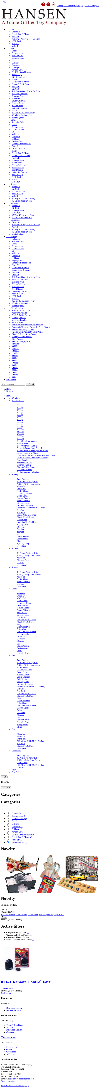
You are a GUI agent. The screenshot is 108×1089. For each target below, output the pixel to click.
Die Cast (15, 89)
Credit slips (11, 1052)
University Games (19, 108)
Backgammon (17, 53)
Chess (14, 51)
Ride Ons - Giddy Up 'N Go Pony (26, 39)
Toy (10, 29)
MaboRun (16, 46)
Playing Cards (17, 70)
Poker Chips (17, 74)
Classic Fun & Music (20, 34)
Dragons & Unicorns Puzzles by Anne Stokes (31, 327)
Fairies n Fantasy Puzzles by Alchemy (27, 325)
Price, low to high (41, 914)
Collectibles (13, 220)
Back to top (7, 993)
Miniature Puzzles (19, 320)
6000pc (15, 360)
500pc (14, 377)
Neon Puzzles (17, 322)
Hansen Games (18, 103)
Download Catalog (14, 1008)
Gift (10, 48)
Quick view (7, 988)
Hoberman (16, 32)
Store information (8, 1081)
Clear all (6, 788)
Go (13, 60)
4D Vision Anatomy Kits (22, 115)
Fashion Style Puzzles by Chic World (27, 332)
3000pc (15, 367)
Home (8, 396)
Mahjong (15, 63)
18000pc (15, 351)
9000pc (15, 356)
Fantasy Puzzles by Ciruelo (23, 329)
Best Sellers (11, 379)
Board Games (17, 105)
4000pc (15, 365)
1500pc (15, 372)
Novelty (11, 236)
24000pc (15, 348)
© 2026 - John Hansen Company (15, 1086)
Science (11, 184)
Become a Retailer (14, 1010)
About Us (10, 1027)
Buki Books (17, 98)
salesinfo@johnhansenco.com (21, 1079)
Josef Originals (18, 117)
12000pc (15, 353)
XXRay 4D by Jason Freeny (23, 113)
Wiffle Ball (16, 41)
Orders (9, 1049)
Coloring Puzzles (19, 317)
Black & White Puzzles (21, 315)
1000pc (15, 375)
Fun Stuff (15, 36)
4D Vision (16, 398)
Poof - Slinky (17, 110)
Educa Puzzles (14, 308)
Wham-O (15, 43)
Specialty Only (18, 55)
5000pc (15, 363)
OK (4, 777)
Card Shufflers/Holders (21, 72)
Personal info (11, 1047)
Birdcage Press (18, 96)
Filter (4, 917)
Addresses (10, 1054)
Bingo (14, 79)
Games (11, 120)
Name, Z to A (8, 912)
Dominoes (16, 65)
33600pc (15, 346)
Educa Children (18, 101)
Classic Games (18, 58)
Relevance (5, 914)
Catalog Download (65, 5)
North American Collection (23, 310)
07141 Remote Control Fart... (27, 982)
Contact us (10, 1032)
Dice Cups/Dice (18, 77)
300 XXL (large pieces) (21, 341)
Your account (8, 1037)
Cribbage (15, 67)
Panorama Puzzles (19, 313)
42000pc (15, 344)
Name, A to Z (16, 914)
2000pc (15, 370)
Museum (12, 203)
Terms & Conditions (14, 1025)
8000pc (15, 358)
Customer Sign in (92, 5)
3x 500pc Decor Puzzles (22, 336)
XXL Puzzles (17, 339)
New (14, 770)
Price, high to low (56, 914)
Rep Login (78, 5)
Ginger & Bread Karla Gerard (24, 334)
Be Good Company (20, 94)
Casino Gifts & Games (21, 84)
